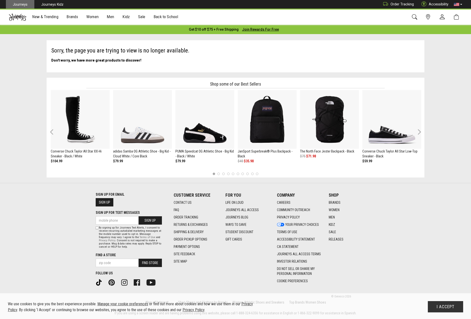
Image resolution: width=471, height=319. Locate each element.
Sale (332, 232)
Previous (54, 134)
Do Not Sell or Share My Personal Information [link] (296, 271)
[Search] (415, 17)
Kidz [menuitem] (126, 16)
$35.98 (249, 161)
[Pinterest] (113, 282)
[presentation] (45, 17)
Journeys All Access (242, 210)
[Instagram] (126, 282)
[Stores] (429, 17)
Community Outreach (293, 210)
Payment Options (187, 247)
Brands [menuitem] (72, 16)
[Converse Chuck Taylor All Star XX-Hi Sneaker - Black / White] (80, 119)
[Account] (443, 17)
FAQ (176, 210)
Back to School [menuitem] (166, 16)
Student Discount (239, 232)
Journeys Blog (236, 217)
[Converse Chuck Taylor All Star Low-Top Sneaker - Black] (391, 119)
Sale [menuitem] (141, 16)
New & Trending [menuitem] (45, 16)
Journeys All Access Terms (299, 254)
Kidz (332, 225)
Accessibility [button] (438, 4)
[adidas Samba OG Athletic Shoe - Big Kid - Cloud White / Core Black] (142, 119)
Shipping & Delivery (189, 232)
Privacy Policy (288, 217)
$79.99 (118, 161)
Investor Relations (292, 261)
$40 (240, 161)
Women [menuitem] (92, 16)
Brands (334, 202)
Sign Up (104, 202)
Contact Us (183, 202)
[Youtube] (152, 282)
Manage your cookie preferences (122, 304)
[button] (458, 4)
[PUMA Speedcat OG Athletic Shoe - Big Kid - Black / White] (204, 119)
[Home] (17, 17)
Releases (336, 239)
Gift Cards (233, 239)
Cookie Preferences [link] (292, 281)
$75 (302, 156)
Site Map (180, 261)
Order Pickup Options (190, 239)
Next (418, 132)
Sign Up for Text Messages (118, 213)
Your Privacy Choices (302, 225)
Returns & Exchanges (191, 225)
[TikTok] (100, 282)
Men (332, 217)
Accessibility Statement (296, 239)
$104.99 (56, 161)
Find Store (150, 263)
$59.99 (367, 161)
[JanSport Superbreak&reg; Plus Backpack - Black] (267, 119)
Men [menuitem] (110, 16)
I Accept (445, 306)
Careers (283, 202)
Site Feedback (184, 254)
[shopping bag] (457, 17)
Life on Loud (234, 202)
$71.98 (311, 156)
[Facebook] (139, 282)
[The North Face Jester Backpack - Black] (329, 119)
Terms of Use (287, 232)
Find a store (106, 255)
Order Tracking (402, 4)
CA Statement (288, 247)
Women (334, 210)
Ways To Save (236, 225)
